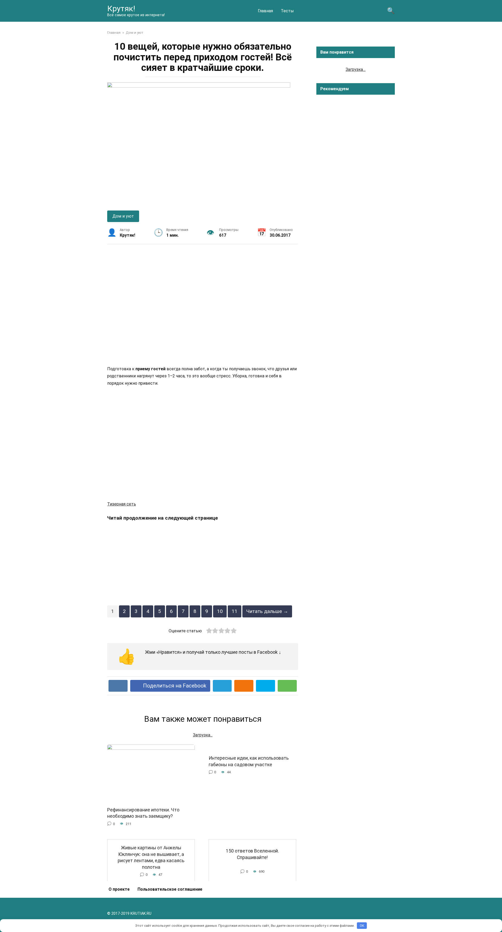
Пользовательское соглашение (170, 889)
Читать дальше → (267, 611)
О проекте (119, 889)
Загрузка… (356, 69)
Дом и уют (123, 216)
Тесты (287, 10)
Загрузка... (203, 734)
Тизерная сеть (121, 504)
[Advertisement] (202, 304)
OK (362, 926)
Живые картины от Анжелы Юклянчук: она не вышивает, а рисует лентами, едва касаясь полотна (151, 857)
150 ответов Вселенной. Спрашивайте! (252, 854)
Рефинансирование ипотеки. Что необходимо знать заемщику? (143, 813)
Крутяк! (121, 8)
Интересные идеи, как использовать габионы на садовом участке (249, 761)
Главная (265, 10)
